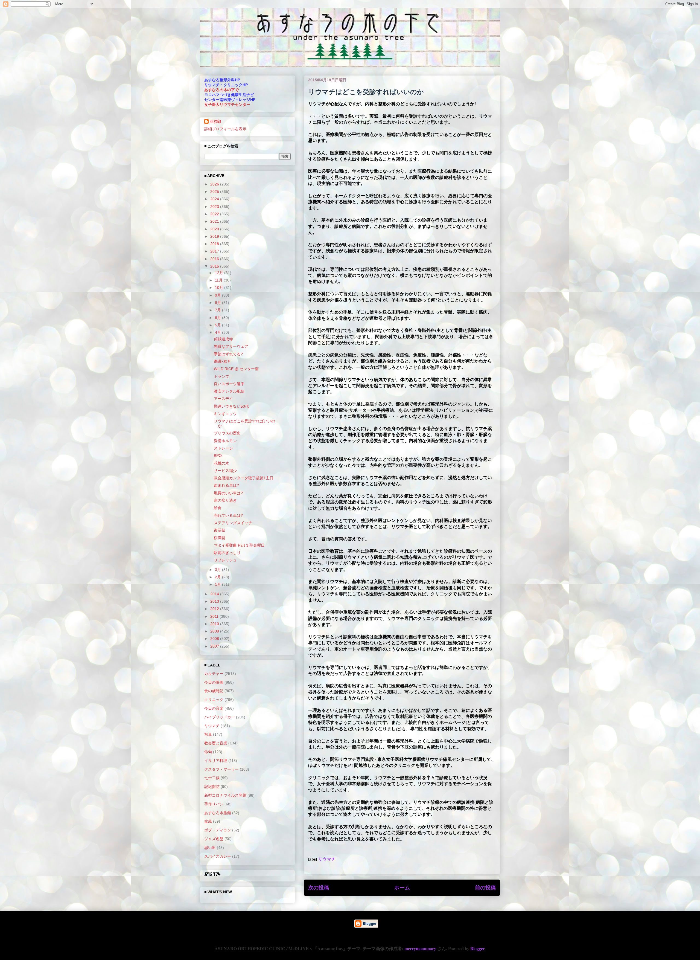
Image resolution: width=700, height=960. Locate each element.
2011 (215, 616)
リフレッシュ (225, 560)
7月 (218, 310)
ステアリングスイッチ (233, 523)
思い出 (210, 847)
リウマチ (327, 859)
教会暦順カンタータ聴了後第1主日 (243, 478)
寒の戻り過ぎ (225, 500)
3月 (218, 569)
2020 (215, 229)
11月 (219, 280)
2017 (215, 251)
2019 (215, 236)
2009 (215, 631)
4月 (218, 332)
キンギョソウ (225, 413)
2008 (215, 638)
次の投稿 (318, 887)
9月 (218, 295)
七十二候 (212, 778)
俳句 (208, 752)
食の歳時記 (213, 691)
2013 (215, 601)
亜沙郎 (215, 121)
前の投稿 (485, 887)
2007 (215, 646)
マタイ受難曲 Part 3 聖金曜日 (239, 545)
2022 (215, 214)
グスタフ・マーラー (221, 769)
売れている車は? (228, 515)
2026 (215, 184)
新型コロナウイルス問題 (225, 795)
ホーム (402, 887)
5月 (218, 325)
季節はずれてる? (228, 354)
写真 (208, 734)
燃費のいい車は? (228, 493)
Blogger (477, 948)
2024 (215, 199)
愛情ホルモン (225, 441)
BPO (218, 455)
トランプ (221, 376)
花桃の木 (221, 463)
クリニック (213, 699)
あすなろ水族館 (217, 813)
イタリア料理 (215, 760)
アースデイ (223, 398)
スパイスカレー (217, 856)
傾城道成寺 (223, 339)
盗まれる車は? (226, 485)
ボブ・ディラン (217, 830)
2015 (215, 266)
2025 (215, 191)
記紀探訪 (212, 786)
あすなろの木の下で (221, 90)
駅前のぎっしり (227, 552)
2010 (215, 624)
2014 (215, 594)
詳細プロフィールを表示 (225, 129)
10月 (219, 287)
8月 (218, 302)
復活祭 (219, 530)
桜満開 (219, 538)
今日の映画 (213, 682)
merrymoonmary (420, 948)
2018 (215, 244)
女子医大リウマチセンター (227, 104)
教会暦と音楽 (215, 743)
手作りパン (213, 804)
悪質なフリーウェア (231, 346)
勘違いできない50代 (231, 406)
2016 (215, 259)
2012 (215, 609)
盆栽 (208, 821)
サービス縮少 (225, 470)
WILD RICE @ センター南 (236, 369)
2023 (215, 206)
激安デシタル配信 (229, 391)
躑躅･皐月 (222, 361)
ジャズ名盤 (213, 839)
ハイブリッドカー (219, 717)
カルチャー (213, 673)
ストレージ (223, 448)
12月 (219, 273)
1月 (218, 584)
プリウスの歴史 (227, 433)
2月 (218, 577)
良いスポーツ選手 (229, 384)
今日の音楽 (213, 708)
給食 (217, 508)
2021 (215, 221)
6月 (218, 317)
